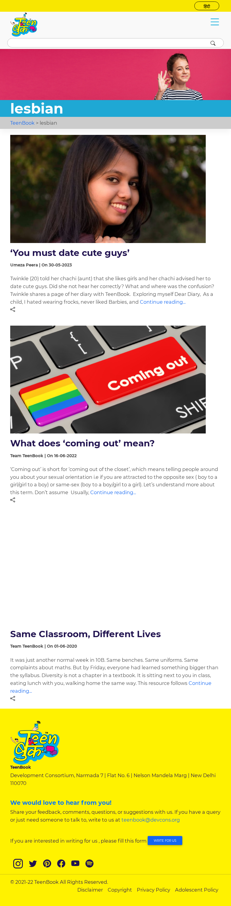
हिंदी (207, 6)
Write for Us (165, 841)
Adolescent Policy (196, 890)
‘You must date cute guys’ (70, 252)
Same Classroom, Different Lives (85, 633)
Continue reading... (163, 302)
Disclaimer (90, 890)
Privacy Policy (153, 890)
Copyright (120, 890)
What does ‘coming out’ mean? (82, 443)
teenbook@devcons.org (151, 820)
